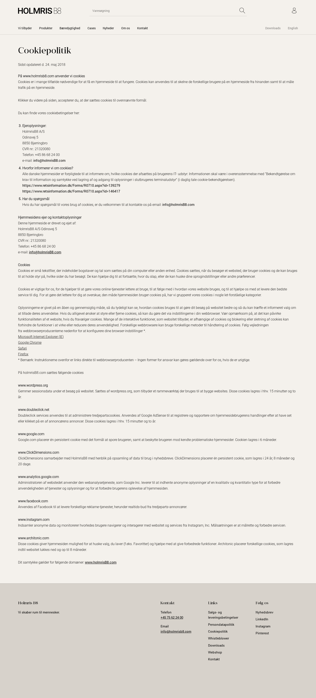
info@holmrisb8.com (176, 631)
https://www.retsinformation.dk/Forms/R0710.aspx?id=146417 (71, 191)
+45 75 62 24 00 (172, 617)
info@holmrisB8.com (49, 160)
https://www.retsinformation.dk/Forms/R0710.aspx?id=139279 (71, 185)
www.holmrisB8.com (101, 562)
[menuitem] (24, 28)
